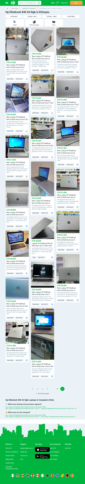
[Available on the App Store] (42, 449)
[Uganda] (22, 475)
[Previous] (23, 389)
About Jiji (8, 448)
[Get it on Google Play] (42, 456)
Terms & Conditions (11, 452)
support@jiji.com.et (26, 448)
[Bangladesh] (47, 475)
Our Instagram (54, 452)
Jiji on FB (53, 448)
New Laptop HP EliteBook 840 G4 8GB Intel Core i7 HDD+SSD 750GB (25, 407)
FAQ (21, 459)
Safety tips (23, 452)
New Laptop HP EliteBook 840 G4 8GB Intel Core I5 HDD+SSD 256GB (25, 415)
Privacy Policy (9, 455)
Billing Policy (9, 459)
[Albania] (67, 475)
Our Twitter (53, 459)
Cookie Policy (9, 463)
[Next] (62, 389)
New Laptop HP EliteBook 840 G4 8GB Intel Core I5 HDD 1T (22, 416)
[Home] (13, 3)
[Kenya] (17, 475)
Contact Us (23, 455)
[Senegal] (37, 475)
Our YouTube (54, 455)
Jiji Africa (68, 448)
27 (57, 389)
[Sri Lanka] (52, 475)
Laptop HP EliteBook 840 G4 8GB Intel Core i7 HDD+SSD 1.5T (59, 408)
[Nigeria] (12, 475)
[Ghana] (32, 475)
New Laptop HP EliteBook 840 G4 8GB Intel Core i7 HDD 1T (22, 408)
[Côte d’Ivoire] (42, 475)
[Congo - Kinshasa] (57, 475)
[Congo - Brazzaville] (62, 475)
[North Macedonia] (72, 475)
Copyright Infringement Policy (11, 468)
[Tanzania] (27, 475)
